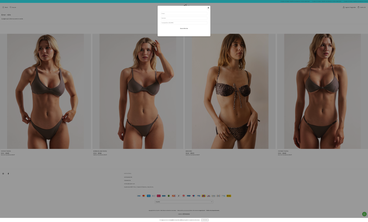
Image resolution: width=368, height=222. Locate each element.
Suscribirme (184, 28)
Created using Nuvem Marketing (184, 34)
